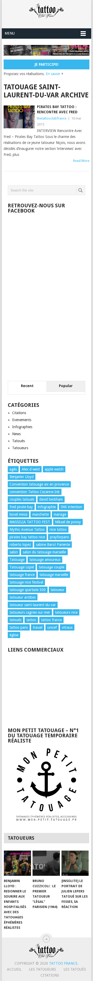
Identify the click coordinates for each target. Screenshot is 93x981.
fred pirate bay (21, 507)
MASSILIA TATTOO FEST (30, 522)
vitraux (67, 627)
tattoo (31, 620)
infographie (47, 507)
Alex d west (31, 469)
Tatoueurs (20, 448)
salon (14, 552)
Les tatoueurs (42, 969)
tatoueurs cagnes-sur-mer (30, 612)
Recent (27, 386)
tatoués (15, 620)
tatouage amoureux (44, 560)
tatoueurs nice (66, 612)
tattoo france (51, 620)
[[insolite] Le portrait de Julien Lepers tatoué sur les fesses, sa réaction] (75, 863)
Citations (19, 413)
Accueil (14, 969)
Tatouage (17, 560)
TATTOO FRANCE (63, 963)
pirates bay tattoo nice (27, 537)
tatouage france (22, 575)
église (14, 635)
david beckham (51, 499)
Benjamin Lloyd (22, 477)
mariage (60, 514)
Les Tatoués (75, 969)
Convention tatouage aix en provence (39, 484)
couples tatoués (22, 499)
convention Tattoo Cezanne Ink (35, 492)
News (16, 434)
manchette (40, 514)
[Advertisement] (46, 687)
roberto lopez (20, 544)
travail (37, 627)
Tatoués (18, 441)
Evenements (21, 420)
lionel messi (18, 514)
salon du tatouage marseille (44, 552)
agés (13, 469)
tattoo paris (19, 627)
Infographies (22, 427)
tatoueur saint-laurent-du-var (33, 605)
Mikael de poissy (68, 522)
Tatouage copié (22, 567)
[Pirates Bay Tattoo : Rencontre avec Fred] (19, 116)
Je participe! (46, 64)
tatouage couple (51, 567)
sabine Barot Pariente (53, 544)
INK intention (71, 507)
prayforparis (59, 537)
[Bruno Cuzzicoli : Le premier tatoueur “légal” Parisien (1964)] (46, 863)
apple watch (54, 469)
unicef (52, 627)
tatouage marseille (54, 575)
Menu (10, 33)
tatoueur (57, 590)
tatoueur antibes (23, 597)
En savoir (53, 74)
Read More (81, 161)
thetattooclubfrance (51, 118)
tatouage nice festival (26, 582)
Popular (66, 386)
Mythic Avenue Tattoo (27, 529)
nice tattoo (58, 529)
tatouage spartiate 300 (28, 590)
